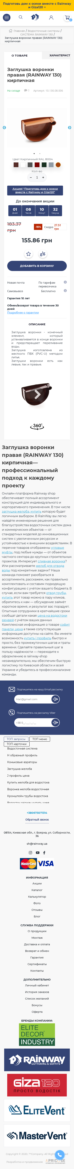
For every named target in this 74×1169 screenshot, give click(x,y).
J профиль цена (18, 775)
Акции (37, 883)
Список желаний (37, 998)
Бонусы (37, 1005)
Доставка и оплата (37, 944)
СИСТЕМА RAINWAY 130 (36, 34)
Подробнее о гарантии (23, 312)
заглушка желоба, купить (21, 511)
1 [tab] (34, 153)
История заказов (37, 992)
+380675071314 (37, 813)
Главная (19, 31)
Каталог (37, 890)
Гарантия (37, 957)
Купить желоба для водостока (28, 782)
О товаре (20, 55)
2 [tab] (40, 153)
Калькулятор (37, 896)
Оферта (37, 1012)
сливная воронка (51, 561)
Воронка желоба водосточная (28, 789)
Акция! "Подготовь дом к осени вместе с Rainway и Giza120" (35, 190)
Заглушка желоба (19, 769)
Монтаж (37, 937)
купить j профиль (37, 638)
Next (70, 128)
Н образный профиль (22, 755)
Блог (37, 916)
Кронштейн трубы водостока (27, 796)
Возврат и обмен (37, 951)
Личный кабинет (37, 985)
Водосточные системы (44, 31)
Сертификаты (37, 964)
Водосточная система (22, 748)
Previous (4, 128)
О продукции (37, 931)
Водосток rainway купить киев (28, 803)
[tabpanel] (37, 127)
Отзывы (37, 910)
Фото (37, 903)
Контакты (37, 970)
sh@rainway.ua (37, 843)
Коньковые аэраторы (22, 762)
